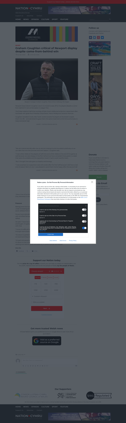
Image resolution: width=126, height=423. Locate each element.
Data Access (63, 240)
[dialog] (63, 211)
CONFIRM (50, 234)
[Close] (92, 182)
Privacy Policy (72, 240)
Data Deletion (53, 240)
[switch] (84, 209)
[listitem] (63, 206)
